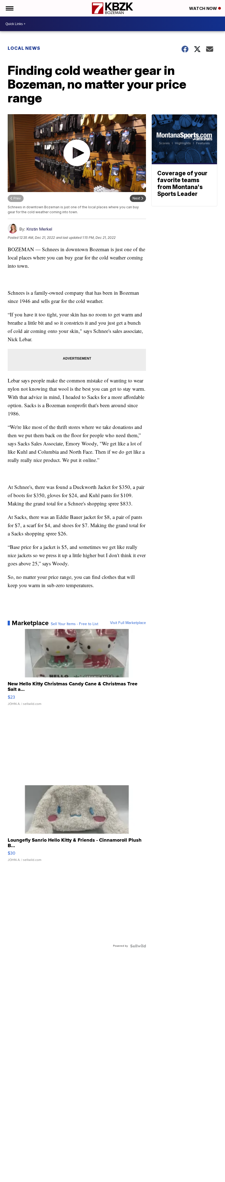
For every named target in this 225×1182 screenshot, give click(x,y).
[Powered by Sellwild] (138, 946)
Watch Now (203, 8)
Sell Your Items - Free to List (74, 624)
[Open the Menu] (9, 8)
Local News (24, 48)
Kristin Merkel (39, 229)
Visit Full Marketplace (128, 623)
